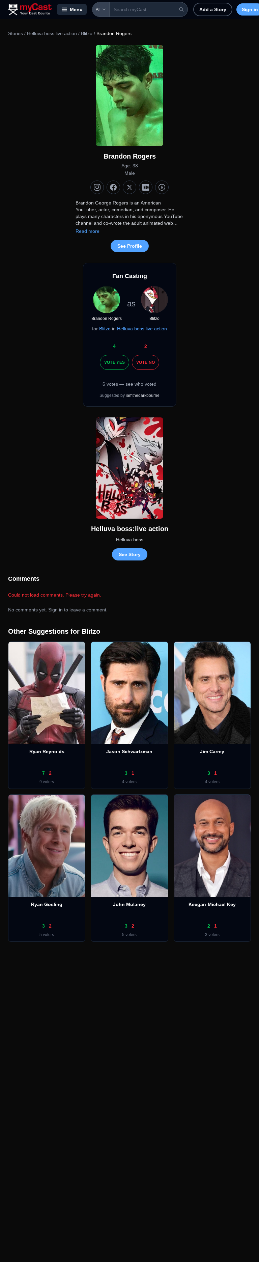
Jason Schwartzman (129, 751)
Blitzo (86, 33)
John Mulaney (129, 904)
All (98, 9)
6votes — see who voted (129, 384)
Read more (87, 231)
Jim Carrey (212, 751)
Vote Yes (114, 362)
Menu (76, 9)
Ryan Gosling (46, 904)
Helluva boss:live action (52, 33)
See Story (130, 554)
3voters (212, 934)
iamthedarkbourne (143, 395)
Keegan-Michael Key (212, 904)
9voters (46, 781)
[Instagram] (97, 187)
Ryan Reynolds (46, 751)
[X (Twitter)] (129, 187)
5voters (46, 934)
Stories (15, 33)
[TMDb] (162, 187)
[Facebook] (113, 187)
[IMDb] (145, 187)
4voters (129, 781)
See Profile (129, 246)
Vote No (145, 362)
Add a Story (212, 9)
